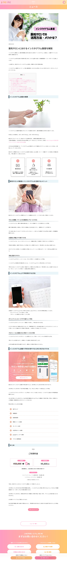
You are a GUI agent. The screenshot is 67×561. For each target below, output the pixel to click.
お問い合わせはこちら (33, 509)
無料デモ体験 (47, 546)
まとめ (11, 93)
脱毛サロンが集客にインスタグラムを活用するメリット (22, 80)
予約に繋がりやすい (16, 85)
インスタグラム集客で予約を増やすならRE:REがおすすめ (22, 91)
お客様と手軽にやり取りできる (18, 83)
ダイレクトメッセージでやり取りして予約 (21, 88)
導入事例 (47, 552)
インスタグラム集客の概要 (15, 78)
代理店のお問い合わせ (19, 552)
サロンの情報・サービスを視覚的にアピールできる (23, 81)
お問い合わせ (19, 546)
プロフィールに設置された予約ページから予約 (22, 89)
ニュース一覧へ (33, 523)
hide (23, 74)
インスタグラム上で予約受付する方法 (18, 86)
